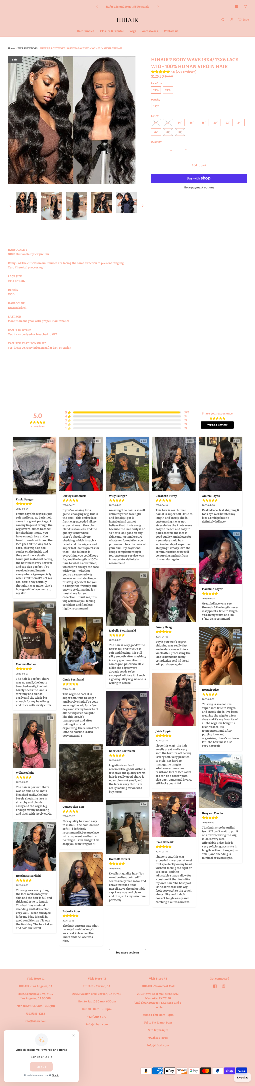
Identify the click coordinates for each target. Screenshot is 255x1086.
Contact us (171, 31)
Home (11, 48)
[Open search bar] (223, 20)
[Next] (158, 6)
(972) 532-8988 (158, 1037)
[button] (10, 205)
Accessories (150, 31)
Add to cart (199, 165)
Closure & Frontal (112, 31)
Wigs (132, 31)
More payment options (199, 187)
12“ (168, 122)
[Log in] (232, 19)
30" (180, 132)
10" (156, 122)
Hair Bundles (85, 31)
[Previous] (97, 6)
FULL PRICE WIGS (27, 48)
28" (168, 132)
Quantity (156, 141)
